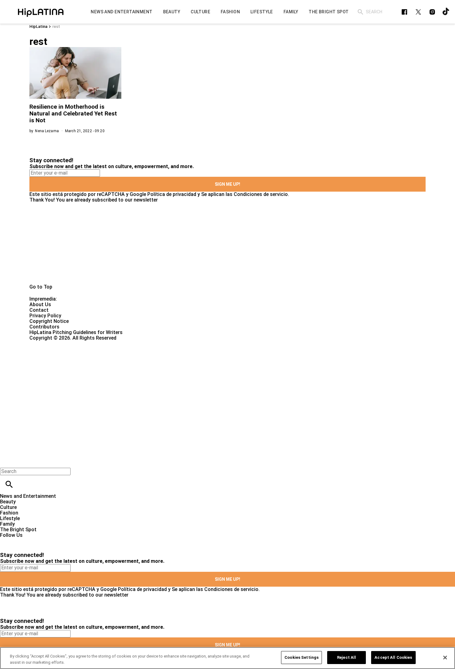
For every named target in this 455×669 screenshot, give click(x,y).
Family (7, 524)
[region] (227, 658)
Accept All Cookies (393, 657)
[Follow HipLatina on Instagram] (432, 12)
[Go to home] (227, 243)
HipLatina (38, 26)
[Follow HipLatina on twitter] (418, 12)
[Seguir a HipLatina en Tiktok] (446, 12)
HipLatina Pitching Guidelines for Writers (76, 332)
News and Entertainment (28, 496)
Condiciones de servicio (261, 194)
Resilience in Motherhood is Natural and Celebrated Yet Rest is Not (73, 113)
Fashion (9, 513)
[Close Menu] (7, 461)
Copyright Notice (49, 321)
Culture (8, 507)
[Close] (445, 657)
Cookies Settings (301, 657)
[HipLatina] (40, 11)
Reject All (346, 657)
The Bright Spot (18, 529)
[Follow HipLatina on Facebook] (404, 12)
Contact (39, 310)
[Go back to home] (186, 363)
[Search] (360, 12)
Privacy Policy (45, 316)
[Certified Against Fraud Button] (51, 343)
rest (56, 26)
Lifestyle (10, 518)
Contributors (44, 327)
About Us (40, 304)
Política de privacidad (171, 194)
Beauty (8, 502)
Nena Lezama (46, 131)
